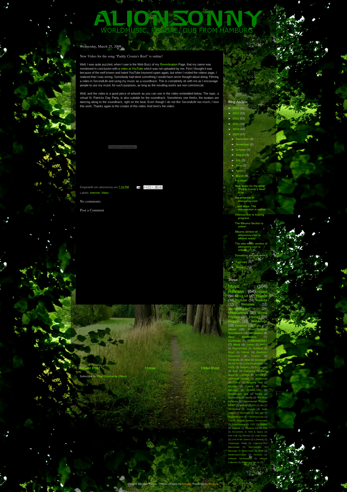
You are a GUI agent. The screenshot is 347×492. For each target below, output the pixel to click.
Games (250, 344)
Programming (239, 348)
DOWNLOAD (254, 390)
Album (232, 329)
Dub (265, 428)
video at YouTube (132, 68)
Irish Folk (233, 435)
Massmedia (233, 447)
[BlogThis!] (149, 187)
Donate (245, 352)
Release (236, 291)
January (241, 267)
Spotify (249, 397)
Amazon (251, 409)
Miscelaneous (238, 313)
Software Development (240, 458)
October (241, 149)
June (239, 165)
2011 (236, 123)
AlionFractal (234, 409)
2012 (236, 118)
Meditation (256, 333)
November (243, 144)
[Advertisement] (149, 335)
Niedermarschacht (237, 454)
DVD (252, 424)
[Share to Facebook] (157, 187)
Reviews (258, 454)
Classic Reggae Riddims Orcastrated (247, 420)
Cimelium (241, 325)
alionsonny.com (239, 308)
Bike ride (259, 413)
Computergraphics (253, 363)
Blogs (231, 352)
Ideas (236, 344)
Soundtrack (261, 360)
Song (257, 325)
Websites (247, 304)
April (239, 170)
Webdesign (259, 321)
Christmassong (256, 417)
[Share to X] (153, 187)
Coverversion (238, 424)
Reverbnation (169, 64)
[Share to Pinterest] (161, 187)
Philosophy (261, 367)
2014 (236, 108)
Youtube (241, 300)
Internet (95, 192)
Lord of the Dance (241, 439)
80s (262, 405)
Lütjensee (258, 443)
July (239, 160)
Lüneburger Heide (237, 443)
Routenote (234, 360)
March (240, 175)
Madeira (261, 300)
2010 (236, 129)
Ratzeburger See (238, 394)
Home (150, 368)
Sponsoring (234, 397)
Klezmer (246, 435)
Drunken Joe (251, 428)
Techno (259, 375)
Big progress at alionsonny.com (246, 199)
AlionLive (241, 296)
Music (234, 286)
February (242, 262)
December (243, 139)
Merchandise (255, 447)
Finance (255, 356)
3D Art (235, 363)
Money (263, 344)
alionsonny (261, 378)
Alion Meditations (242, 336)
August (240, 154)
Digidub (263, 424)
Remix (258, 394)
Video (105, 192)
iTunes (236, 382)
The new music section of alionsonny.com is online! (251, 247)
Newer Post (90, 368)
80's (254, 405)
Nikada (186, 483)
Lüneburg (259, 439)
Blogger (213, 483)
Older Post (210, 368)
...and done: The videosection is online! (250, 208)
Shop (247, 360)
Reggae (234, 321)
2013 (236, 113)
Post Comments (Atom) (112, 376)
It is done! (241, 180)
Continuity (234, 340)
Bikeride (232, 386)
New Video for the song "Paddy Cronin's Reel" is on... (250, 189)
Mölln (260, 451)
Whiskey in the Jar (251, 462)
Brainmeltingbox (236, 417)
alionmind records (238, 378)
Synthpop (258, 348)
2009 (236, 134)
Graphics (245, 367)
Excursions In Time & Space (247, 432)
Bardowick (245, 413)
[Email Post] (138, 187)
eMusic (244, 405)
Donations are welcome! (250, 255)
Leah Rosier (261, 435)
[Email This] (145, 187)
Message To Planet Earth (241, 451)
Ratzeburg (249, 371)
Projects (261, 296)
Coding (249, 386)
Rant (235, 371)
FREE (231, 367)
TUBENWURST (257, 340)
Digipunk (236, 428)
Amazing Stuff (255, 382)
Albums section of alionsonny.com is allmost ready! (247, 235)
